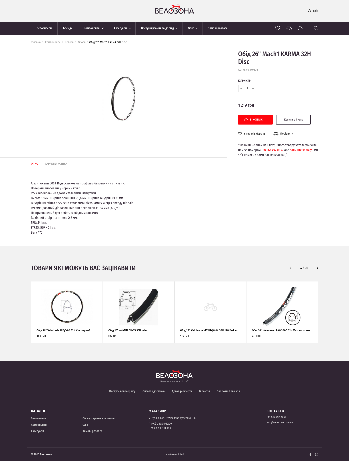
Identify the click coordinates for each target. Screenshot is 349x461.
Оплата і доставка (154, 391)
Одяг (85, 424)
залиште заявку (301, 150)
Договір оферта (182, 391)
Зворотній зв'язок (228, 391)
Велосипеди (38, 418)
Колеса (69, 42)
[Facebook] (310, 454)
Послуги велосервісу (122, 391)
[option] (123, 98)
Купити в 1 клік (293, 119)
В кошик (256, 119)
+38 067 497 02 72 (272, 150)
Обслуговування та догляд (99, 418)
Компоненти (53, 42)
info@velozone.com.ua (279, 422)
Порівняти (286, 133)
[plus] (253, 88)
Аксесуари (37, 431)
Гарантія (204, 391)
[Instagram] (316, 454)
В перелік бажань (254, 133)
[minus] (241, 88)
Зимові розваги (92, 431)
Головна (36, 42)
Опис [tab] (34, 163)
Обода (82, 42)
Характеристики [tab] (56, 163)
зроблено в (172, 454)
